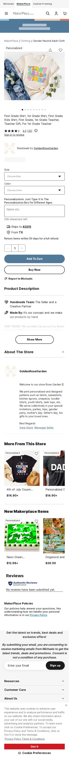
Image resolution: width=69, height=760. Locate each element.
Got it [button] (34, 746)
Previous (4, 76)
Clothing (25, 40)
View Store (26, 427)
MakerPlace (11, 40)
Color (7, 183)
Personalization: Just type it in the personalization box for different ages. (28, 201)
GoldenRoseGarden (46, 148)
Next (64, 76)
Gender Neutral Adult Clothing (50, 40)
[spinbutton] (15, 248)
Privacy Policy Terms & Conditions (25, 738)
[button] (35, 753)
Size (7, 169)
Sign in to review (14, 134)
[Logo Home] (23, 13)
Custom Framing (42, 3)
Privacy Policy (38, 614)
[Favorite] (60, 50)
